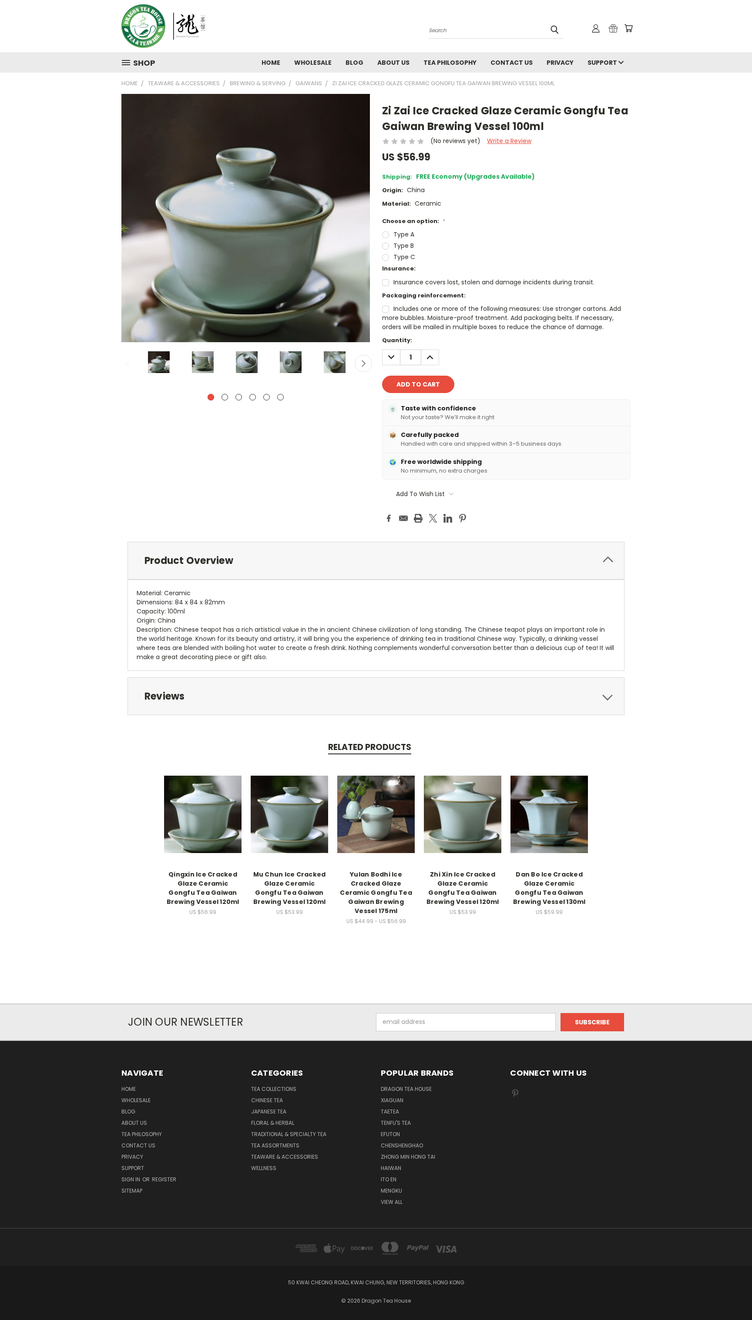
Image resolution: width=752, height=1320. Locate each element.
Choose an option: (413, 221)
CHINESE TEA (267, 1100)
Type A (403, 234)
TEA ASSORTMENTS (275, 1145)
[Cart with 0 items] (628, 28)
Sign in (131, 1179)
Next (363, 363)
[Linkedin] (447, 518)
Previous (128, 363)
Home (271, 62)
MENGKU (391, 1190)
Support (603, 62)
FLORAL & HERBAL (272, 1123)
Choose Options (203, 821)
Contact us (511, 62)
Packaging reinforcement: (424, 295)
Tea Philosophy (450, 62)
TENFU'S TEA (396, 1123)
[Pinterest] (462, 518)
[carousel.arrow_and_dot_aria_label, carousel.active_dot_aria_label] (211, 397)
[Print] (418, 518)
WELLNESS (263, 1168)
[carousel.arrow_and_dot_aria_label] (225, 397)
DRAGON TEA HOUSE (406, 1089)
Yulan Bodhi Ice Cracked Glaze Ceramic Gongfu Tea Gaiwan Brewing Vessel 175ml (376, 892)
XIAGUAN (392, 1100)
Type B (403, 245)
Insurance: (399, 268)
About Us (393, 62)
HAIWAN (391, 1168)
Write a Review (509, 141)
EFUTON (390, 1134)
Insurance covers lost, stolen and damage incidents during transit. (493, 282)
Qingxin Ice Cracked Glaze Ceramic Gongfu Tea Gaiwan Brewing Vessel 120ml (203, 888)
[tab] (376, 561)
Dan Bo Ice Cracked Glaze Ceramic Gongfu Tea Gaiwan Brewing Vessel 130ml (549, 888)
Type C (404, 257)
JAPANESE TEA (268, 1111)
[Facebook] (388, 518)
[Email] (403, 518)
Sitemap (131, 1190)
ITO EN (388, 1179)
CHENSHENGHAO (402, 1145)
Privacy (560, 62)
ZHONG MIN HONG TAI (408, 1156)
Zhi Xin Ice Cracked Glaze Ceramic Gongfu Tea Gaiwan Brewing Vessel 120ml (462, 888)
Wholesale (313, 62)
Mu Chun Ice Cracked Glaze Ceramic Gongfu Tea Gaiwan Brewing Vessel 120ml (289, 888)
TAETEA (390, 1111)
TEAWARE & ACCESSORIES (284, 1156)
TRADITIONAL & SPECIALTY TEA (288, 1134)
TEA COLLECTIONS (273, 1089)
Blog (354, 62)
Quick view (203, 805)
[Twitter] (433, 518)
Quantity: (397, 340)
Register (164, 1179)
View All (392, 1202)
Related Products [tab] (369, 747)
